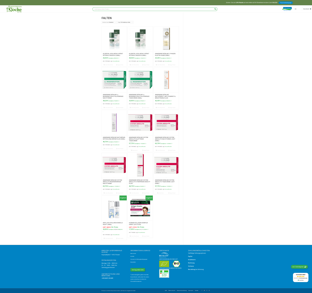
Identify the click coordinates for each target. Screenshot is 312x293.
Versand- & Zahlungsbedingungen (138, 259)
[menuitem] (295, 9)
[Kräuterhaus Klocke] (14, 9)
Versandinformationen (136, 281)
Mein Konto (133, 253)
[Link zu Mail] (209, 290)
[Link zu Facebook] (202, 290)
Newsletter (133, 262)
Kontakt (132, 256)
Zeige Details (120, 64)
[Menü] (295, 9)
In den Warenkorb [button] (109, 64)
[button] (300, 277)
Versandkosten (116, 61)
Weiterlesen (135, 150)
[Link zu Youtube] (204, 290)
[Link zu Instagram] (207, 290)
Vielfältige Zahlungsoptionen (197, 253)
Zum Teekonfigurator (298, 266)
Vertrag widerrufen (138, 270)
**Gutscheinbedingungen (261, 2)
